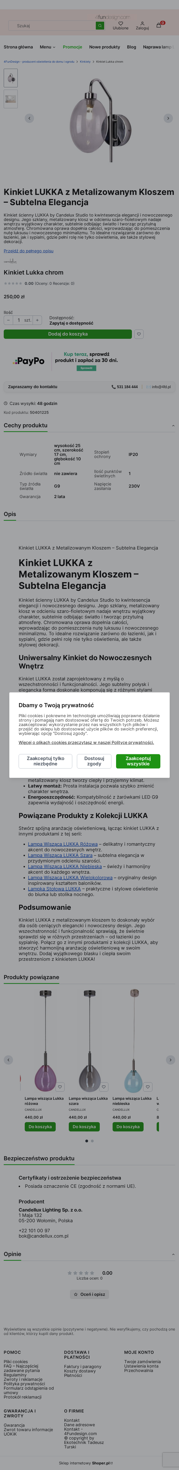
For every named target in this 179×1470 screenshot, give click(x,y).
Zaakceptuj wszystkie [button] (138, 761)
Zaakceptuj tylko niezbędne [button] (45, 761)
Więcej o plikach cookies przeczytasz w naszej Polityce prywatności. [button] (86, 742)
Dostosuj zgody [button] (94, 761)
